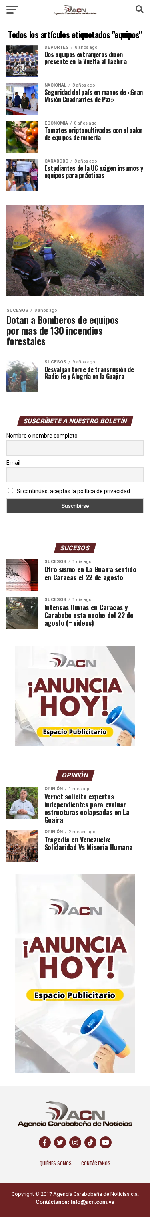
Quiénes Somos (56, 1163)
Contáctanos (95, 1163)
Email (13, 463)
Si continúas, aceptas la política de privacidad (73, 491)
